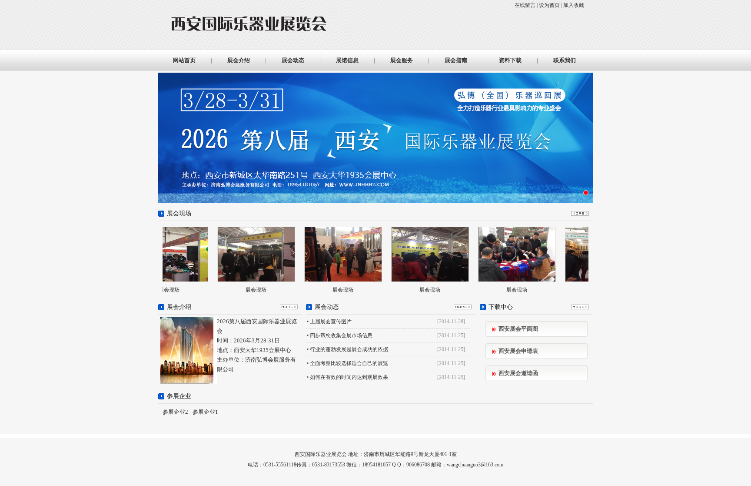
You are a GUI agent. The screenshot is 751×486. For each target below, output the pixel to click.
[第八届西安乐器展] (585, 192)
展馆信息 (347, 60)
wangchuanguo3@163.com (475, 465)
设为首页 (549, 5)
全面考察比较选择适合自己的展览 (349, 363)
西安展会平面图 (518, 328)
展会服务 (401, 60)
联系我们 (564, 60)
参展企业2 (175, 412)
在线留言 (525, 5)
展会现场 (220, 290)
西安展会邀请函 (518, 373)
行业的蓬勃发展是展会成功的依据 (349, 349)
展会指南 (456, 60)
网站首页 (184, 60)
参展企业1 (205, 412)
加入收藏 (573, 5)
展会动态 (293, 60)
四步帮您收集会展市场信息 (341, 335)
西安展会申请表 (518, 351)
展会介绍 (238, 60)
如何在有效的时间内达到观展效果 (349, 377)
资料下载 (510, 60)
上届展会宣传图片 (331, 321)
